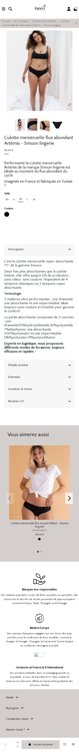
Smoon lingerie (39, 530)
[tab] (39, 250)
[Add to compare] (73, 744)
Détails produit (18, 365)
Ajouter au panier (43, 744)
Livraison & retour (20, 389)
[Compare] (67, 458)
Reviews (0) (16, 401)
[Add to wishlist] (64, 744)
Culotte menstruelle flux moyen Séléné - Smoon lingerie (39, 525)
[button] (38, 552)
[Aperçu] (67, 465)
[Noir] (39, 539)
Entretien (14, 377)
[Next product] (76, 23)
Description (16, 249)
